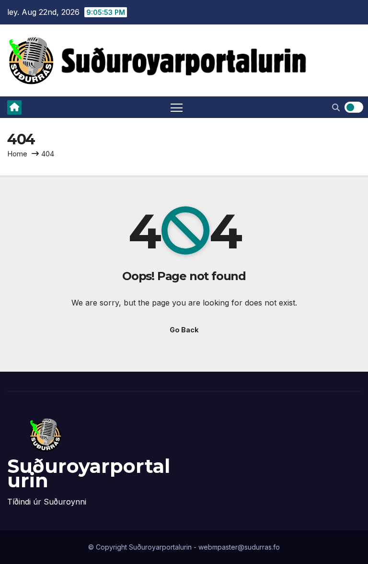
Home (17, 153)
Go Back (184, 330)
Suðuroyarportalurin (88, 473)
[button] (336, 107)
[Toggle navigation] (177, 107)
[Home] (14, 107)
